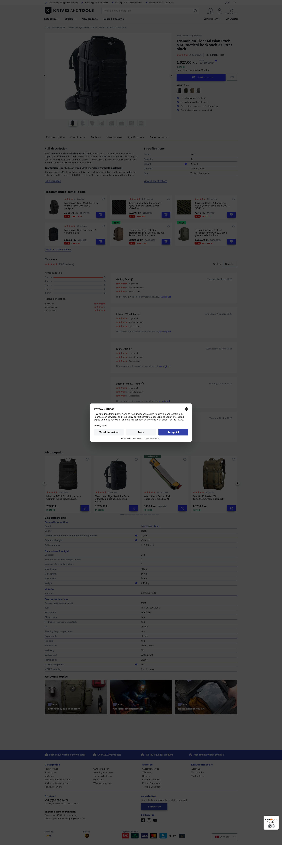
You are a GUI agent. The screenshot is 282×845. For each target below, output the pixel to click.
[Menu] (277, 818)
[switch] (271, 826)
